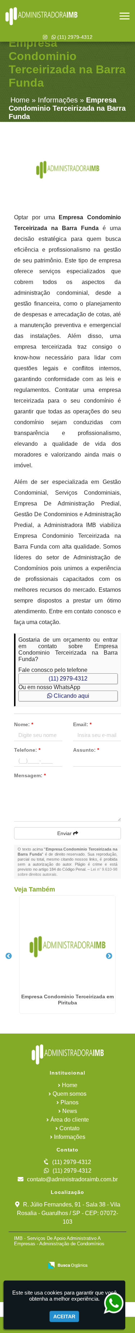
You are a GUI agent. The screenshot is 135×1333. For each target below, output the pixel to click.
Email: (82, 724)
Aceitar (64, 1316)
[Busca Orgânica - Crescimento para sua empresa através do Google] (67, 1264)
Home (69, 1085)
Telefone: (27, 750)
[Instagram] (45, 37)
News (69, 1111)
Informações (69, 1137)
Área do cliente (69, 1120)
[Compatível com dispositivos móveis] (101, 1255)
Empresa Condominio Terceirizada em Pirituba (67, 1000)
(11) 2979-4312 (74, 37)
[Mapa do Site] (30, 1255)
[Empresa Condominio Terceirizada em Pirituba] (67, 943)
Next (109, 956)
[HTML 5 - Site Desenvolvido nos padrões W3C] (51, 1255)
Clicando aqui (70, 696)
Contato (69, 1128)
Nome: (23, 724)
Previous (8, 956)
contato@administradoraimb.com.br (72, 1179)
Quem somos (69, 1094)
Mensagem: (30, 775)
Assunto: (86, 750)
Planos (69, 1102)
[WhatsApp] (111, 1303)
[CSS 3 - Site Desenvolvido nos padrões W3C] (76, 1255)
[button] (125, 16)
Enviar (65, 833)
